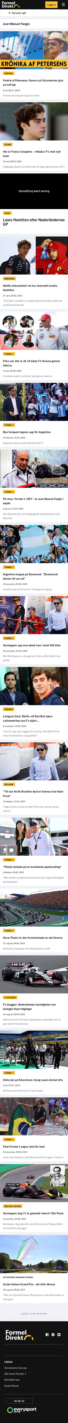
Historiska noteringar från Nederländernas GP (26, 948)
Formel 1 (9, 354)
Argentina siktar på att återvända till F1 (23, 442)
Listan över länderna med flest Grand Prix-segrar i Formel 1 (33, 1157)
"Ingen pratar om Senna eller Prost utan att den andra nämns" (31, 808)
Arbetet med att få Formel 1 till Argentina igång (27, 589)
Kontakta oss (12, 1379)
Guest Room (11, 1385)
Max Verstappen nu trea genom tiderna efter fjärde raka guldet (31, 658)
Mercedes (9, 278)
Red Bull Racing (13, 1206)
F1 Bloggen (10, 997)
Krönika (9, 73)
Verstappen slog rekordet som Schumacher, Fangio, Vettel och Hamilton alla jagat (32, 1226)
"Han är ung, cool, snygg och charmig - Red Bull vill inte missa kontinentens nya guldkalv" (31, 733)
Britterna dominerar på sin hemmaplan (23, 1090)
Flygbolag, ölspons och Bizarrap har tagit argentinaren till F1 (34, 166)
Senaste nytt (19, 12)
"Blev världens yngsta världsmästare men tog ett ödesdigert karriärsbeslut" (33, 879)
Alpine (8, 144)
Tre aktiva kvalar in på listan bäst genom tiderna (27, 375)
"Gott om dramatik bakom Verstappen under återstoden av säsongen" (33, 1297)
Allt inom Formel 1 (15, 1373)
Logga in (51, 4)
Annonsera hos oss (15, 1367)
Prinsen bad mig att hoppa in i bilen (21, 95)
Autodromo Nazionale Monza (18, 1277)
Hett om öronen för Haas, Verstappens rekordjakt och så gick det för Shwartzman (32, 1021)
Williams (9, 784)
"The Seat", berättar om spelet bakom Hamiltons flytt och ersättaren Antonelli (32, 302)
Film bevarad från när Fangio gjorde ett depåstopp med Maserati (31, 516)
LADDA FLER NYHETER (34, 1313)
